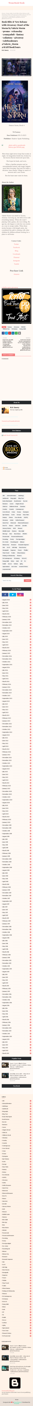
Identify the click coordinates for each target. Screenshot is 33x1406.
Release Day (6, 329)
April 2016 (16, 949)
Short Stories (22, 547)
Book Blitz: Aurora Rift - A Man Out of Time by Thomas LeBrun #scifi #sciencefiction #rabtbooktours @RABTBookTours (20, 1076)
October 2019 (16, 831)
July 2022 (16, 738)
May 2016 (16, 946)
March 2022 (16, 749)
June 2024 (16, 673)
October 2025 (16, 628)
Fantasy (10, 327)
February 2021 (16, 786)
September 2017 (16, 901)
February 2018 (16, 887)
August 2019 (16, 836)
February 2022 (16, 752)
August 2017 (16, 904)
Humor (11, 525)
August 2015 (16, 971)
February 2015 (16, 988)
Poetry (12, 539)
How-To (5, 525)
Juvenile (24, 525)
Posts (6, 467)
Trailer (13, 553)
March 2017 (16, 918)
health (4, 563)
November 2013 (16, 1031)
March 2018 (16, 884)
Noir (11, 533)
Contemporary (20, 509)
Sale (4, 547)
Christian (22, 506)
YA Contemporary (7, 558)
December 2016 (16, 926)
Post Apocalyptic (20, 539)
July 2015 (16, 974)
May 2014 (16, 1014)
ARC (4, 495)
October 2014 (16, 1000)
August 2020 (16, 802)
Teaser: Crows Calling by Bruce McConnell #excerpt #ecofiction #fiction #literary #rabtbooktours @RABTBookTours (20, 1066)
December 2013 (16, 1028)
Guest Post (5, 523)
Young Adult (9, 13)
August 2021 (16, 769)
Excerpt (19, 514)
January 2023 (16, 721)
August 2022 (16, 735)
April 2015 (16, 983)
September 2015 (16, 969)
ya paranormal (6, 569)
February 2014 (16, 1022)
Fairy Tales (26, 514)
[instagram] (20, 594)
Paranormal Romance (17, 536)
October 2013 (16, 1033)
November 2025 (16, 625)
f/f (21, 561)
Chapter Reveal (19, 503)
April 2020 (16, 814)
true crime (14, 566)
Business (5, 503)
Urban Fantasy (21, 553)
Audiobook (5, 498)
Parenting (5, 539)
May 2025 (16, 642)
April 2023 (16, 712)
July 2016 (16, 940)
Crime (13, 512)
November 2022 (16, 726)
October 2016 (16, 932)
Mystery (14, 531)
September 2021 (16, 766)
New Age (5, 533)
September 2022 (16, 732)
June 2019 (16, 842)
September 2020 (16, 800)
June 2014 (16, 1011)
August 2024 (16, 667)
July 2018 (16, 873)
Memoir (20, 528)
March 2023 (16, 715)
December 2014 (16, 994)
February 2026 (16, 616)
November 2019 (16, 828)
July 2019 (16, 839)
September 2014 (16, 1002)
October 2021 (16, 763)
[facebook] (5, 594)
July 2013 (16, 1042)
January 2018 (16, 890)
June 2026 (16, 605)
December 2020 (16, 791)
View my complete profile (16, 409)
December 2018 (16, 859)
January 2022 (16, 755)
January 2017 (16, 924)
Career (11, 503)
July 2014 (16, 1008)
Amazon (16, 274)
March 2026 (16, 614)
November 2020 (16, 794)
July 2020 (16, 805)
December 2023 (16, 690)
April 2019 (16, 847)
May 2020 (16, 811)
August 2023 (16, 701)
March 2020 (16, 816)
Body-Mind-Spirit (7, 501)
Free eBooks (18, 517)
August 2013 (16, 1039)
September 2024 (16, 664)
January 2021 (16, 788)
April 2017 (16, 915)
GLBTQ (26, 517)
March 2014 (16, 1019)
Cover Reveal (6, 512)
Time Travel (6, 553)
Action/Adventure (11, 495)
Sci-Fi (8, 547)
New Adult (21, 531)
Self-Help (14, 547)
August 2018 (16, 870)
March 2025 (16, 647)
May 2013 (16, 1047)
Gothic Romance (20, 520)
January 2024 (16, 687)
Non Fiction (17, 533)
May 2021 (16, 777)
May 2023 (16, 709)
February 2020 (16, 819)
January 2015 (16, 991)
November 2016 (16, 929)
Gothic (11, 520)
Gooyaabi (16, 1403)
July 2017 (16, 907)
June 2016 (16, 943)
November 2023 (16, 693)
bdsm (12, 561)
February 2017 (16, 921)
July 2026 (16, 602)
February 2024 (16, 684)
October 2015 (16, 966)
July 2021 (16, 771)
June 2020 (16, 808)
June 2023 (16, 707)
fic (25, 561)
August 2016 (16, 938)
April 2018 (16, 881)
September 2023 (16, 698)
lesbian (16, 563)
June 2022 (16, 740)
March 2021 (16, 783)
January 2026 (16, 619)
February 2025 (16, 650)
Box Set (25, 501)
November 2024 (16, 659)
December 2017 (16, 893)
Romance (13, 544)
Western (19, 555)
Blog (16, 251)
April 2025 (16, 645)
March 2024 (16, 681)
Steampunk (5, 550)
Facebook (16, 247)
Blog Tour (21, 498)
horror (10, 563)
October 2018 (16, 864)
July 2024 (16, 670)
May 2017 (16, 912)
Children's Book (13, 506)
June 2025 (16, 639)
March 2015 (16, 986)
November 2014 (16, 997)
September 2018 (16, 867)
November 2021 (16, 760)
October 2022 (16, 729)
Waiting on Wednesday (9, 555)
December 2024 (16, 656)
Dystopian (26, 512)
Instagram (16, 261)
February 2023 (16, 718)
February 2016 (16, 955)
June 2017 (16, 909)
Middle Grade (6, 531)
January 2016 (16, 957)
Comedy (11, 509)
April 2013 (16, 1050)
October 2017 (16, 898)
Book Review (17, 501)
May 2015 (16, 980)
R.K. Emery (5, 50)
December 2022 (16, 724)
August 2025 (16, 633)
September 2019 (16, 833)
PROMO (23, 327)
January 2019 (16, 856)
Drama (19, 512)
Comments (7, 469)
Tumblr (16, 264)
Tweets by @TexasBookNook (11, 421)
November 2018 (16, 862)
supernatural (6, 566)
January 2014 (16, 1025)
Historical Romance (23, 523)
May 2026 (16, 608)
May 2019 (16, 845)
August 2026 (16, 600)
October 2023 (16, 695)
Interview (17, 525)
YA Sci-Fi (24, 558)
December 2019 (16, 825)
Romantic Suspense (23, 544)
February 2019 (16, 853)
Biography (13, 498)
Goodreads (16, 254)
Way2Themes (17, 1402)
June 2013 (16, 1045)
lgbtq (21, 563)
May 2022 (16, 743)
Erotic (13, 514)
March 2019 (16, 850)
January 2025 (16, 653)
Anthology (21, 495)
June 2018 (16, 876)
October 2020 (16, 797)
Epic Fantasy (6, 514)
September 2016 (16, 935)
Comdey (5, 509)
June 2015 (16, 977)
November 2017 (16, 895)
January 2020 (16, 822)
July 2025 (16, 636)
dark (17, 561)
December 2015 (16, 960)
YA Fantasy (14, 329)
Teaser (20, 550)
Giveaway (16, 327)
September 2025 (16, 631)
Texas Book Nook (17, 3)
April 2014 (16, 1017)
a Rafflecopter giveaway (10, 287)
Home (3, 13)
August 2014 (16, 1005)
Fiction (11, 517)
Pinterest (16, 257)
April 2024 (16, 678)
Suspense (13, 550)
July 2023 (16, 704)
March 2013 (16, 1053)
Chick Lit (5, 506)
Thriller (26, 550)
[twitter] (12, 594)
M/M (14, 528)
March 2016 (16, 952)
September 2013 (16, 1036)
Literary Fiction (7, 528)
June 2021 (16, 774)
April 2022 (16, 746)
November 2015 (16, 963)
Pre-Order (5, 542)
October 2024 (16, 662)
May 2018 (16, 878)
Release (22, 542)
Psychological (14, 542)
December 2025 (16, 622)
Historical (13, 523)
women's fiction (23, 566)
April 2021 (16, 780)
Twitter (16, 244)
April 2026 (16, 611)
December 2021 (16, 757)
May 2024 (16, 676)
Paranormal (6, 536)
